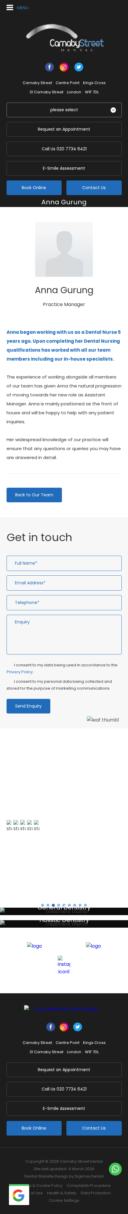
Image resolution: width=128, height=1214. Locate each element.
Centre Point (67, 83)
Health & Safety (62, 1193)
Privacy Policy (20, 672)
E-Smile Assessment (64, 168)
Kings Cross (94, 83)
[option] (64, 809)
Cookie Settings (64, 1200)
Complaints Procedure (89, 1185)
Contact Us (94, 188)
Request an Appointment (64, 129)
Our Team (57, 212)
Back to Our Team (34, 495)
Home (34, 212)
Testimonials (27, 863)
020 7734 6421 (64, 149)
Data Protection (96, 1193)
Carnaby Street (37, 83)
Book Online (34, 188)
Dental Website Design (46, 1176)
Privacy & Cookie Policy (40, 1185)
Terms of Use (30, 1193)
